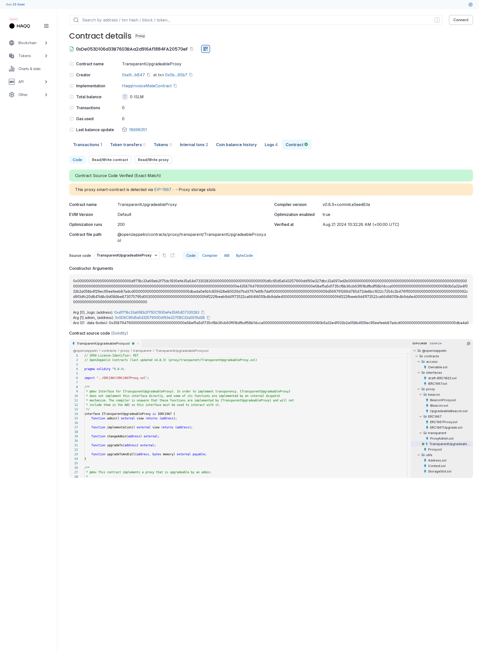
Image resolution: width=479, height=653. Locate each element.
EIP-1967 (162, 189)
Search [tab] (436, 343)
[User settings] (470, 4)
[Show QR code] (205, 49)
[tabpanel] (271, 317)
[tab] (87, 145)
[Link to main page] (24, 26)
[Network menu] (46, 25)
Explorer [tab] (420, 343)
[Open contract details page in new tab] (172, 255)
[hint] (71, 63)
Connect (461, 20)
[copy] (192, 48)
